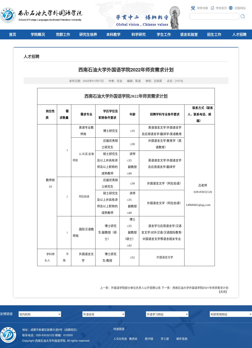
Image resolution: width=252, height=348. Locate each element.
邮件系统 (181, 339)
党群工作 (63, 34)
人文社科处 (120, 339)
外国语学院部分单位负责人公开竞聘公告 (136, 288)
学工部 (165, 339)
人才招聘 (239, 34)
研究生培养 (88, 34)
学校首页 (221, 8)
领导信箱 (202, 8)
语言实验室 (189, 34)
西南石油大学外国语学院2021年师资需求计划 (200, 288)
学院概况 (38, 34)
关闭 (223, 291)
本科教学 (113, 34)
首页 (12, 34)
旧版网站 (240, 8)
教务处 (133, 339)
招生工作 (214, 34)
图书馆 (149, 339)
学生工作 (164, 34)
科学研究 (139, 34)
